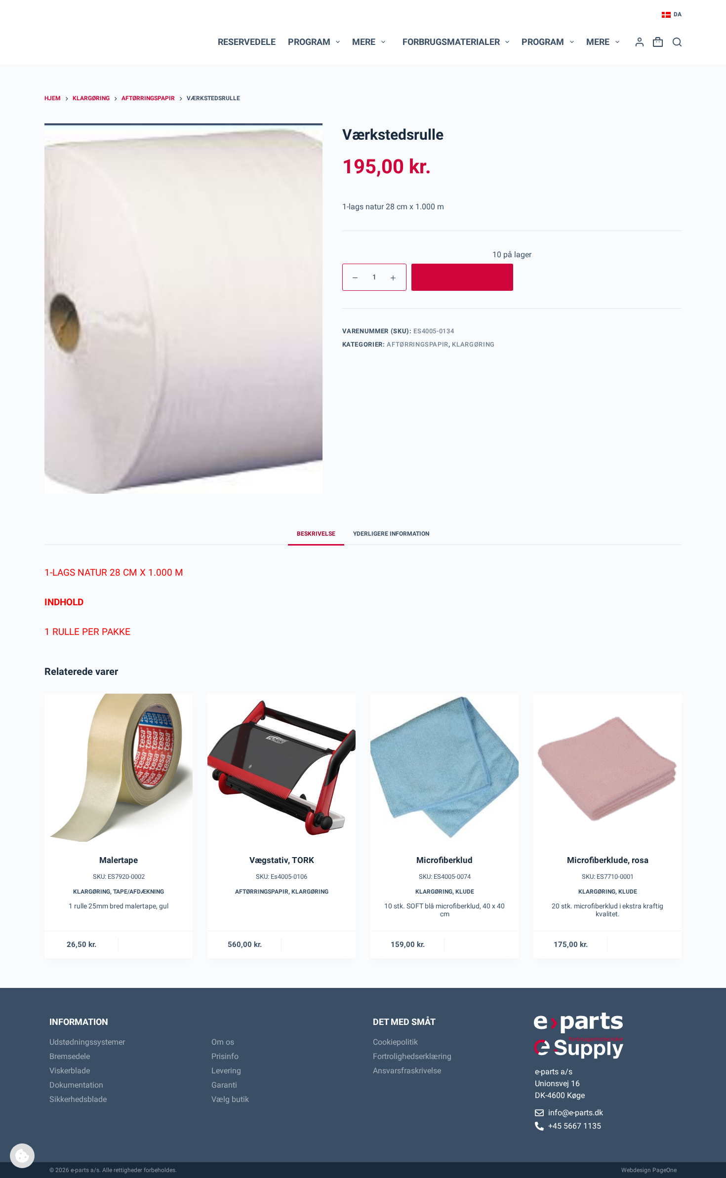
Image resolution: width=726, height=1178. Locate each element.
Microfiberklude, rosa (607, 860)
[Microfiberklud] (444, 768)
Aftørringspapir (417, 344)
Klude (464, 891)
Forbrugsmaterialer (451, 42)
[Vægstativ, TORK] (281, 768)
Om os (222, 1042)
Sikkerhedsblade (78, 1099)
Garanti (224, 1085)
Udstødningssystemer (87, 1042)
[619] (462, 277)
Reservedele (247, 42)
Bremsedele (69, 1056)
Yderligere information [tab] (391, 533)
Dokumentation (76, 1085)
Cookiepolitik (395, 1042)
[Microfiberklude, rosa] (607, 768)
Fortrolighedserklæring (412, 1056)
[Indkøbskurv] (656, 42)
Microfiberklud (444, 860)
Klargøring (473, 344)
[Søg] (677, 42)
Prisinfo (225, 1056)
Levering (226, 1070)
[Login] (639, 42)
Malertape (118, 860)
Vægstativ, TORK (281, 860)
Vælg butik (230, 1099)
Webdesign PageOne (649, 1170)
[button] (672, 15)
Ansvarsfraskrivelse (407, 1070)
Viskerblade (69, 1070)
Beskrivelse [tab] (316, 533)
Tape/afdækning (138, 891)
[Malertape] (118, 768)
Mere (363, 42)
